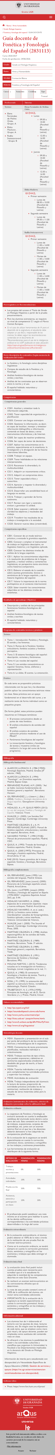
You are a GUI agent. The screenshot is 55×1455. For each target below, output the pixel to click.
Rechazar (33, 1451)
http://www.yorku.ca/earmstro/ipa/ (23, 1014)
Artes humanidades (20, 26)
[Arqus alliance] (26, 1414)
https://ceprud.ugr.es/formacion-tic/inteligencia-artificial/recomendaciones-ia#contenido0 (26, 346)
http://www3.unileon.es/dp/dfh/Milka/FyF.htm (28, 1022)
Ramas (9, 26)
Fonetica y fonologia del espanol (15, 32)
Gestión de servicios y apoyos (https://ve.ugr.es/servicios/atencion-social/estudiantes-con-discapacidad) (27, 1369)
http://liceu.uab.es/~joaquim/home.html (25, 1018)
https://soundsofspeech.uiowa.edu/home (26, 1011)
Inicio (4, 25)
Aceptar (21, 1451)
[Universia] (27, 1421)
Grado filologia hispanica (12, 29)
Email (32, 113)
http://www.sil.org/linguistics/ (20, 1025)
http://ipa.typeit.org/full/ (18, 1007)
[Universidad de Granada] (27, 5)
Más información (14, 1446)
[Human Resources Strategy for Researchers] (27, 1428)
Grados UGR (27, 12)
